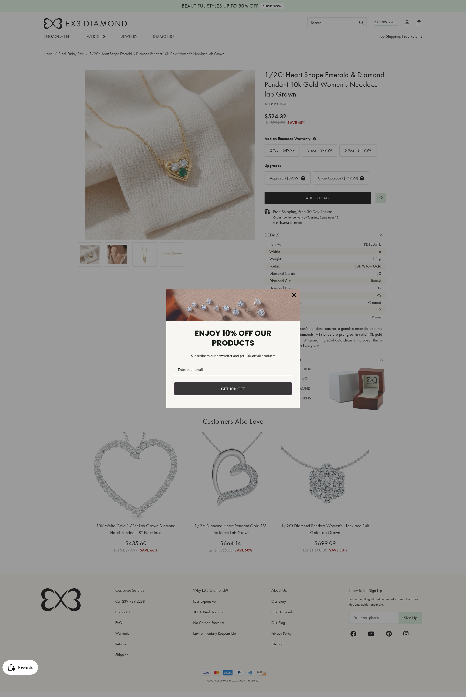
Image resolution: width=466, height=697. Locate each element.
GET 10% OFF (233, 388)
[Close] (294, 295)
